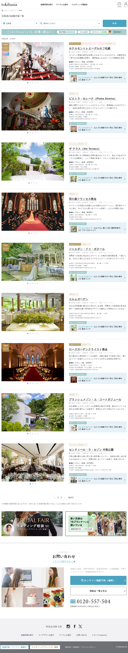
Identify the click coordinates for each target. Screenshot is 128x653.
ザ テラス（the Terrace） (85, 148)
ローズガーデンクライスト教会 (88, 349)
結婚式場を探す (47, 5)
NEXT (71, 498)
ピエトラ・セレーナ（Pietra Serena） (93, 98)
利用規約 (76, 647)
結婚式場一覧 (13, 10)
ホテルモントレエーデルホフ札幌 (89, 48)
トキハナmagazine (99, 635)
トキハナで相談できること (63, 561)
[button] (27, 82)
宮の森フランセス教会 (82, 198)
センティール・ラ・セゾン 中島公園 (91, 449)
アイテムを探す (62, 5)
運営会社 (68, 647)
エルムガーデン (78, 299)
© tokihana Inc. (122, 647)
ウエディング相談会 (80, 5)
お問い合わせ (81, 635)
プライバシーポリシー (88, 647)
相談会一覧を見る (98, 591)
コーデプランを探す (46, 635)
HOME (6, 10)
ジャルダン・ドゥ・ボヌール (87, 249)
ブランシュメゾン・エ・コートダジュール (95, 399)
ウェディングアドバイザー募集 (45, 647)
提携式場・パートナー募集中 (14, 647)
